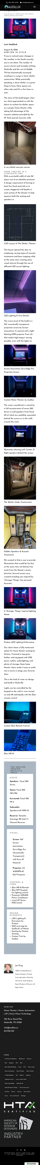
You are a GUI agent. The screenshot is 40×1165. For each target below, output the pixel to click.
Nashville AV (20, 1083)
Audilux (30, 400)
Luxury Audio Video (21, 1079)
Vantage (23, 1095)
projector (20, 334)
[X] (21, 1150)
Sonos (6, 1095)
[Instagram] (24, 1150)
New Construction (24, 1087)
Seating (12, 15)
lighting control (21, 893)
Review (13, 1091)
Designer (11, 1062)
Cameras (29, 1058)
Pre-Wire (7, 1091)
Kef (17, 1075)
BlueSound (22, 1058)
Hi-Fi (24, 1067)
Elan (21, 1062)
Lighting (6, 15)
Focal (19, 1067)
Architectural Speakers (11, 1058)
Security (19, 1091)
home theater (21, 108)
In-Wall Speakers (9, 1075)
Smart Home (19, 15)
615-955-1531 (9, 1031)
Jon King (8, 14)
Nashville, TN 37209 (13, 1022)
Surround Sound (14, 1095)
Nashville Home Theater (11, 1087)
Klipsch (22, 1075)
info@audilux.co (11, 1028)
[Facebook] (17, 1150)
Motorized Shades (9, 1083)
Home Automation (9, 1071)
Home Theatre (30, 1071)
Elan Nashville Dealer (10, 1067)
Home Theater (29, 14)
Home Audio (31, 1067)
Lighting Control (9, 1079)
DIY (17, 1062)
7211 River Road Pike (13, 1019)
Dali (6, 1062)
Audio (22, 14)
